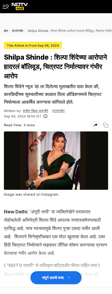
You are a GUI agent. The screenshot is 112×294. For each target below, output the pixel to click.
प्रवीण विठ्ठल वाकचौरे (35, 111)
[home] (20, 5)
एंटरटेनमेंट (58, 111)
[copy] (105, 125)
